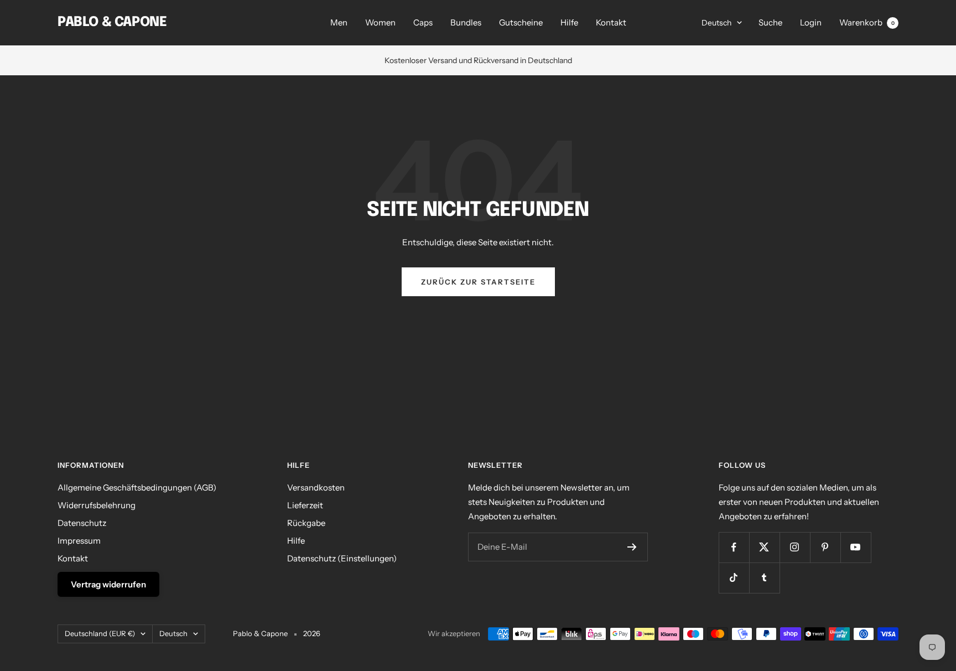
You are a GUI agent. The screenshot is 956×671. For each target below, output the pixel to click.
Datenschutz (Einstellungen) (342, 558)
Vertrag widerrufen (108, 584)
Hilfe (569, 22)
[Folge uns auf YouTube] (855, 547)
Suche (770, 22)
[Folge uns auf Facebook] (734, 547)
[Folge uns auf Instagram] (795, 547)
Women (380, 22)
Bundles (465, 22)
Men (338, 22)
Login (811, 22)
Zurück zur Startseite (478, 281)
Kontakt (611, 22)
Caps (423, 22)
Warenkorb (867, 22)
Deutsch (716, 23)
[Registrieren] (632, 547)
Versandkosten (316, 487)
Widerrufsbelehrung (97, 505)
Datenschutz (82, 523)
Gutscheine (521, 22)
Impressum (79, 540)
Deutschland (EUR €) (100, 633)
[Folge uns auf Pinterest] (825, 547)
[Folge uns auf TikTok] (734, 577)
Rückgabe (306, 523)
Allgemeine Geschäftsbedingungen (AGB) (137, 487)
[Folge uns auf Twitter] (764, 547)
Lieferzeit (305, 505)
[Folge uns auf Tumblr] (764, 577)
